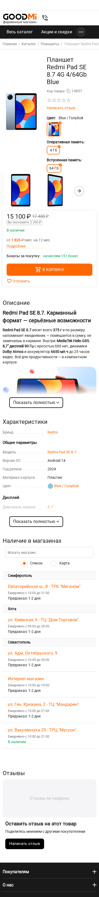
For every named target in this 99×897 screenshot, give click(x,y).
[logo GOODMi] (20, 18)
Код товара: (56, 91)
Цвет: (51, 118)
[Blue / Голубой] (54, 129)
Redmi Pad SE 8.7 (62, 452)
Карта (64, 563)
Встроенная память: (64, 160)
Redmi (53, 432)
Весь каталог (20, 31)
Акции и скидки (56, 31)
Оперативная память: (65, 142)
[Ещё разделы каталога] (81, 32)
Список (36, 563)
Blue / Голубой (66, 486)
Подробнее (16, 246)
